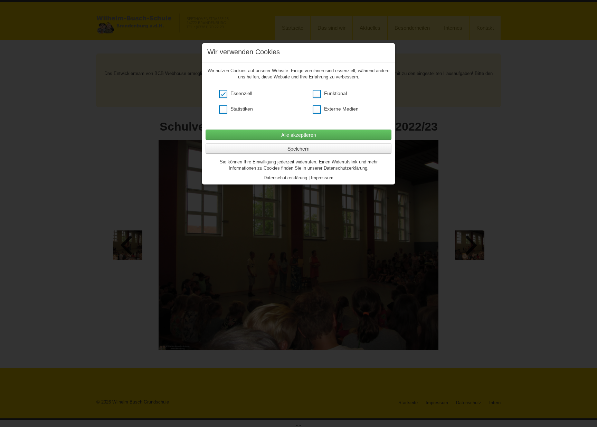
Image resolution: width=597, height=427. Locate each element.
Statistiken (241, 109)
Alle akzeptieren (298, 134)
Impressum (322, 177)
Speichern (298, 148)
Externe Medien (341, 109)
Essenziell (240, 93)
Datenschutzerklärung (285, 177)
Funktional (335, 93)
